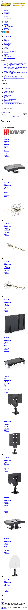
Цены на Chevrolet (8, 26)
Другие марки (7, 29)
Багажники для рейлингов (10, 89)
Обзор (5, 47)
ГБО (5, 39)
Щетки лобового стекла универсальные (14, 103)
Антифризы (7, 88)
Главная (6, 10)
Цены (5, 55)
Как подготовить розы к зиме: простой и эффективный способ (14, 70)
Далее (2, 602)
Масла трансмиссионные (10, 99)
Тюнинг (6, 28)
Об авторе (6, 14)
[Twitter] (4, 32)
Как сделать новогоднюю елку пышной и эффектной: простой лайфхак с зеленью (14, 77)
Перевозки (6, 50)
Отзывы (6, 24)
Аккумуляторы (7, 85)
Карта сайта (7, 12)
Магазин (6, 16)
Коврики (6, 96)
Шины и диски (7, 56)
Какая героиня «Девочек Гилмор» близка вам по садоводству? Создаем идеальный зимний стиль (15, 74)
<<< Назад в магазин (14, 116)
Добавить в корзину (6, 156)
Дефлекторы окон (8, 92)
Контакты (6, 13)
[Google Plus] (8, 32)
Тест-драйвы (7, 25)
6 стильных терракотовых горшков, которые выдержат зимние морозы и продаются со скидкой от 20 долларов (15, 64)
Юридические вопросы (9, 58)
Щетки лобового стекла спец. (11, 102)
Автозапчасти (7, 36)
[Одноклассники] (6, 32)
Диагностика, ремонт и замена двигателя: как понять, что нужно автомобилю (15, 67)
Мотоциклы (7, 44)
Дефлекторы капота (9, 91)
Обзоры (6, 22)
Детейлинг (6, 41)
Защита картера (7, 95)
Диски (5, 93)
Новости (6, 21)
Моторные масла (8, 100)
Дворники (6, 40)
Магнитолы (7, 98)
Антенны (6, 87)
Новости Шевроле (8, 45)
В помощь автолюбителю (10, 37)
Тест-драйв (6, 52)
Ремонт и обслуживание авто (11, 51)
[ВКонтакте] (2, 32)
